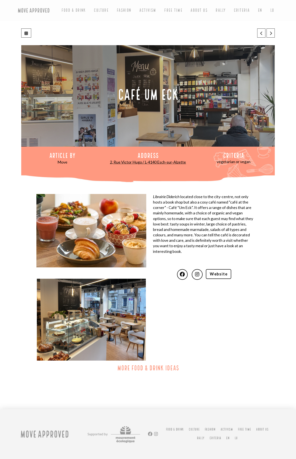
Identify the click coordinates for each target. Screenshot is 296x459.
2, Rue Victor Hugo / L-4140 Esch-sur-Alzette (148, 162)
